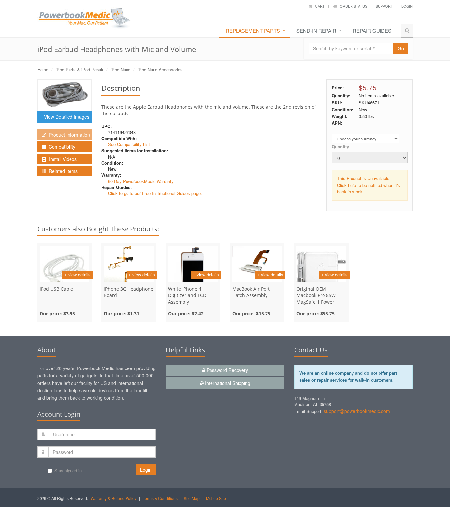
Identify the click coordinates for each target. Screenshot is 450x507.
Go (401, 48)
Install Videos (61, 159)
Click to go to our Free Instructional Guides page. (155, 193)
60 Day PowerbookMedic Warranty (141, 181)
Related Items (62, 171)
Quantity (340, 146)
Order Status (352, 6)
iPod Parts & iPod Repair (79, 69)
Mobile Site (216, 498)
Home (42, 69)
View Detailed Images (65, 117)
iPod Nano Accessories (160, 69)
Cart (318, 6)
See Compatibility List (129, 144)
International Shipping (227, 383)
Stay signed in (68, 471)
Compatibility (60, 146)
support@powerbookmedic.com (357, 411)
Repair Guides (372, 30)
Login (407, 6)
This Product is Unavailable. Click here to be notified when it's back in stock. (368, 185)
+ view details (77, 274)
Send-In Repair (316, 30)
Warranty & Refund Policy (113, 498)
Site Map (192, 498)
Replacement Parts (253, 30)
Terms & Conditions (160, 498)
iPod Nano (120, 69)
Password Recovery (226, 370)
